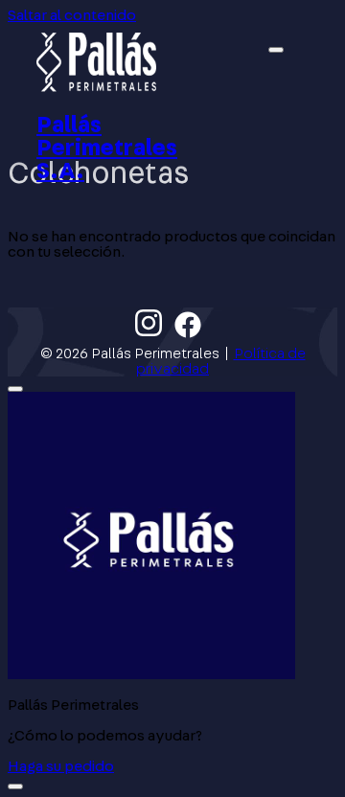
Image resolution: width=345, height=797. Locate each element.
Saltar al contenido (72, 15)
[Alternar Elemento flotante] (15, 786)
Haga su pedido (61, 766)
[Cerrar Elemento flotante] (15, 389)
